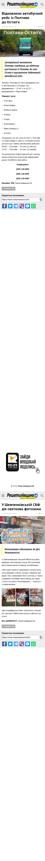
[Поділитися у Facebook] (4, 206)
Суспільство (9, 188)
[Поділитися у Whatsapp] (33, 206)
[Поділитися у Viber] (22, 206)
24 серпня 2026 (7, 513)
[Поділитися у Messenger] (27, 206)
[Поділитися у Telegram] (16, 206)
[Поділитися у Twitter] (10, 206)
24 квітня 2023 (7, 26)
